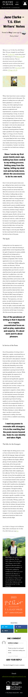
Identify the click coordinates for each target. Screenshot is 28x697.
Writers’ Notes (19, 57)
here (17, 531)
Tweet (6, 626)
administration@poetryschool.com (14, 676)
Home (2, 7)
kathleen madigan (13, 643)
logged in (12, 665)
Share (19, 626)
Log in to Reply (13, 656)
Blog (5, 7)
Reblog (6, 630)
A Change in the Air (12, 70)
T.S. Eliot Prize (11, 54)
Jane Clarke (18, 68)
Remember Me (12, 22)
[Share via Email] (20, 631)
